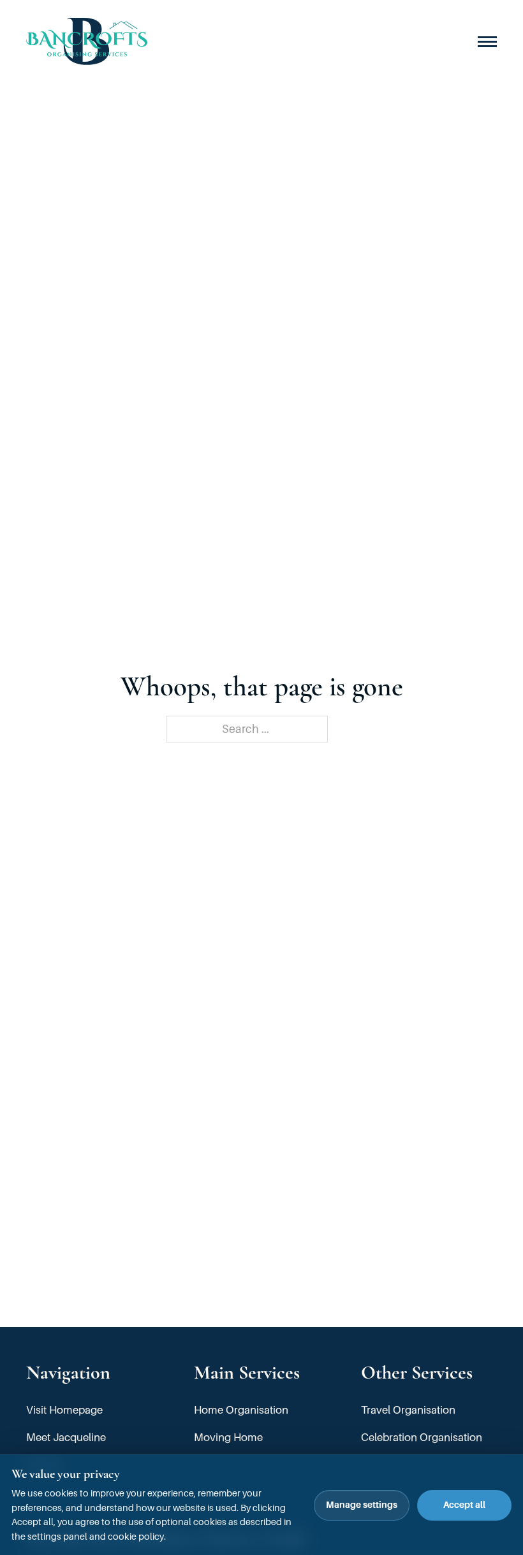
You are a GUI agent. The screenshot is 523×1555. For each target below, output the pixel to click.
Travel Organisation (408, 1410)
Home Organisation (241, 1410)
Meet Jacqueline (66, 1437)
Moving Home (228, 1437)
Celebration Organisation (421, 1437)
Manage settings (361, 1505)
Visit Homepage (64, 1410)
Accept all (464, 1505)
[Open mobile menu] (487, 41)
